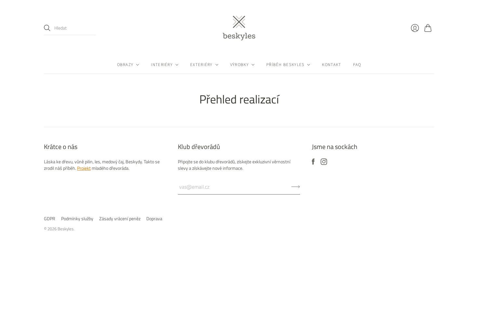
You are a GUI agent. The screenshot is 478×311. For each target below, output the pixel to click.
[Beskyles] (239, 28)
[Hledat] (47, 28)
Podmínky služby (77, 218)
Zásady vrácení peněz (119, 218)
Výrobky (239, 65)
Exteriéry (201, 65)
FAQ (357, 65)
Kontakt (331, 65)
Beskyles (65, 228)
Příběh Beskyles (285, 65)
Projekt (84, 168)
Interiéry (162, 65)
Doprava (154, 218)
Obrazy (125, 65)
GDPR (49, 218)
